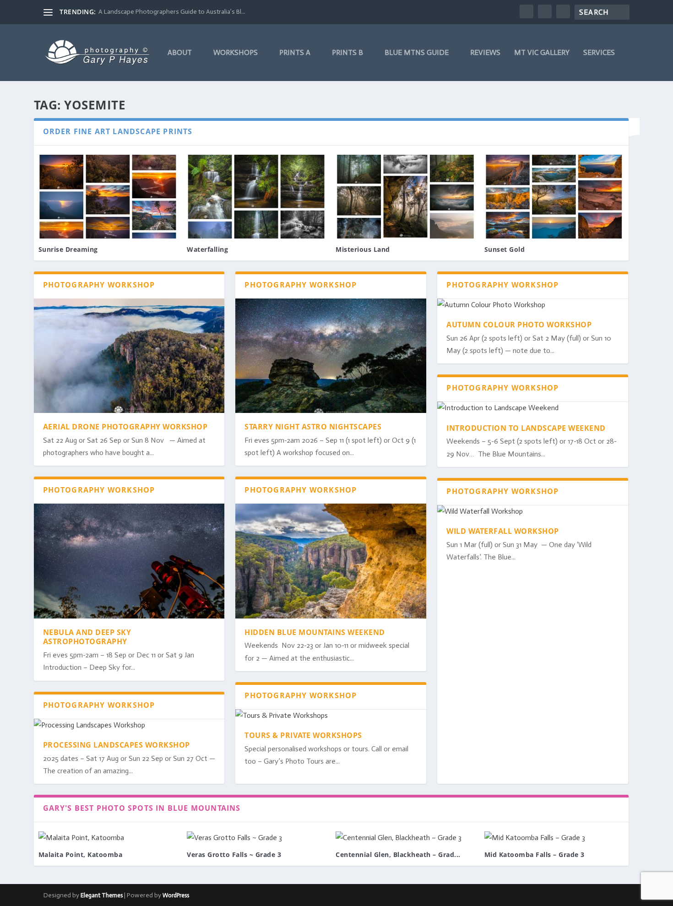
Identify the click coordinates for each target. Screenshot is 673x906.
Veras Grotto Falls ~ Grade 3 (234, 854)
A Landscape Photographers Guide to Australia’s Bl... (171, 12)
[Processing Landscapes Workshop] (129, 725)
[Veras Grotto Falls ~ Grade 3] (256, 837)
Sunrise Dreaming (68, 249)
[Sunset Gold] (554, 197)
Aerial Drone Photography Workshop (125, 427)
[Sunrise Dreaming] (108, 197)
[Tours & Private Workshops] (330, 715)
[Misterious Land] (405, 197)
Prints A (294, 53)
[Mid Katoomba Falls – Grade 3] (554, 837)
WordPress (176, 895)
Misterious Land (363, 249)
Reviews (485, 53)
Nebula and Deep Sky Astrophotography (87, 637)
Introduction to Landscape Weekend (526, 428)
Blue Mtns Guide (417, 53)
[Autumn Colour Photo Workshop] (532, 304)
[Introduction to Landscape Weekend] (532, 407)
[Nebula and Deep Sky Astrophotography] (129, 561)
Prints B (347, 53)
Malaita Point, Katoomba (80, 854)
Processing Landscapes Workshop (116, 745)
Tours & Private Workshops (303, 735)
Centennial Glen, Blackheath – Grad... (398, 854)
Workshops (235, 53)
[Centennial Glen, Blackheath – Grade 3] (405, 837)
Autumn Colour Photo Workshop (519, 325)
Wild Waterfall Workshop (502, 531)
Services (599, 53)
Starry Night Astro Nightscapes (312, 427)
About (180, 53)
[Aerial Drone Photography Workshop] (129, 355)
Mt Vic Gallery (542, 53)
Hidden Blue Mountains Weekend (314, 632)
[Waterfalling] (256, 197)
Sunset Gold (504, 249)
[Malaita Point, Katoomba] (108, 837)
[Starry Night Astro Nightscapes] (330, 355)
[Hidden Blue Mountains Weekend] (330, 561)
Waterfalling (207, 249)
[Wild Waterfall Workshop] (532, 511)
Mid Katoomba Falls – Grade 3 (534, 854)
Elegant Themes (102, 895)
